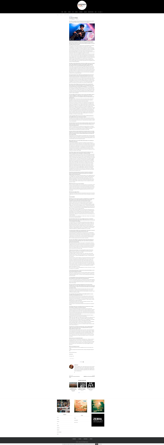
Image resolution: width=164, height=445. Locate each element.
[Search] (102, 12)
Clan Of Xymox (72, 358)
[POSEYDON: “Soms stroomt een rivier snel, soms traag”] (73, 385)
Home (57, 14)
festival (58, 425)
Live (57, 423)
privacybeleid (76, 420)
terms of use (76, 422)
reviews (58, 421)
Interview (61, 14)
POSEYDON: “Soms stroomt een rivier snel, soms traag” (73, 389)
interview (58, 427)
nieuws (58, 419)
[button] (70, 387)
